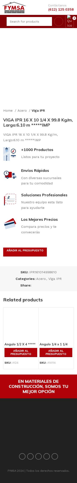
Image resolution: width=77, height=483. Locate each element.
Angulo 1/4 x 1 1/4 (54, 344)
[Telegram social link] (54, 285)
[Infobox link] (59, 7)
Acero (23, 111)
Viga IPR (38, 111)
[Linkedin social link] (49, 285)
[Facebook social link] (34, 285)
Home (8, 111)
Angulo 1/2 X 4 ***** (20, 344)
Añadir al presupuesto (25, 250)
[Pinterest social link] (44, 285)
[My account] (58, 21)
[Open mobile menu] (2, 21)
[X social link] (39, 285)
